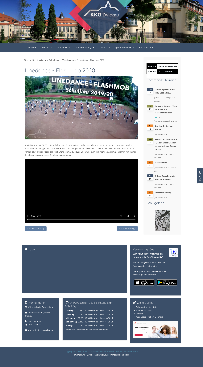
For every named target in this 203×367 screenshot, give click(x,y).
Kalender (200, 176)
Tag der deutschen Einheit (163, 128)
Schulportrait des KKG (146, 307)
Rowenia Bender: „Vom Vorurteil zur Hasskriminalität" (166, 109)
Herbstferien (161, 162)
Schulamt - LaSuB (144, 310)
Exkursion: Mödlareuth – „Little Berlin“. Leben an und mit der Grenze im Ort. (166, 144)
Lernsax (139, 313)
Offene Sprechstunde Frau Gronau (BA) (165, 91)
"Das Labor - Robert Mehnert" (150, 317)
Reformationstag (163, 192)
